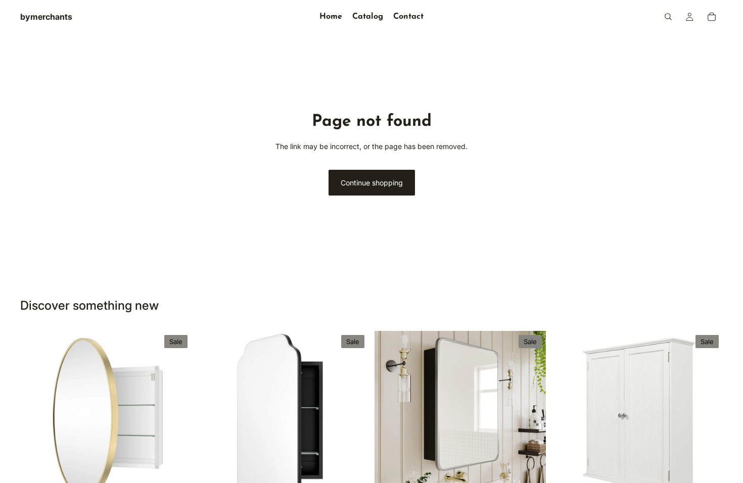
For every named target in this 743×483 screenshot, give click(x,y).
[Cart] (712, 17)
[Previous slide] (35, 416)
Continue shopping (372, 182)
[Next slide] (176, 416)
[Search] (668, 17)
